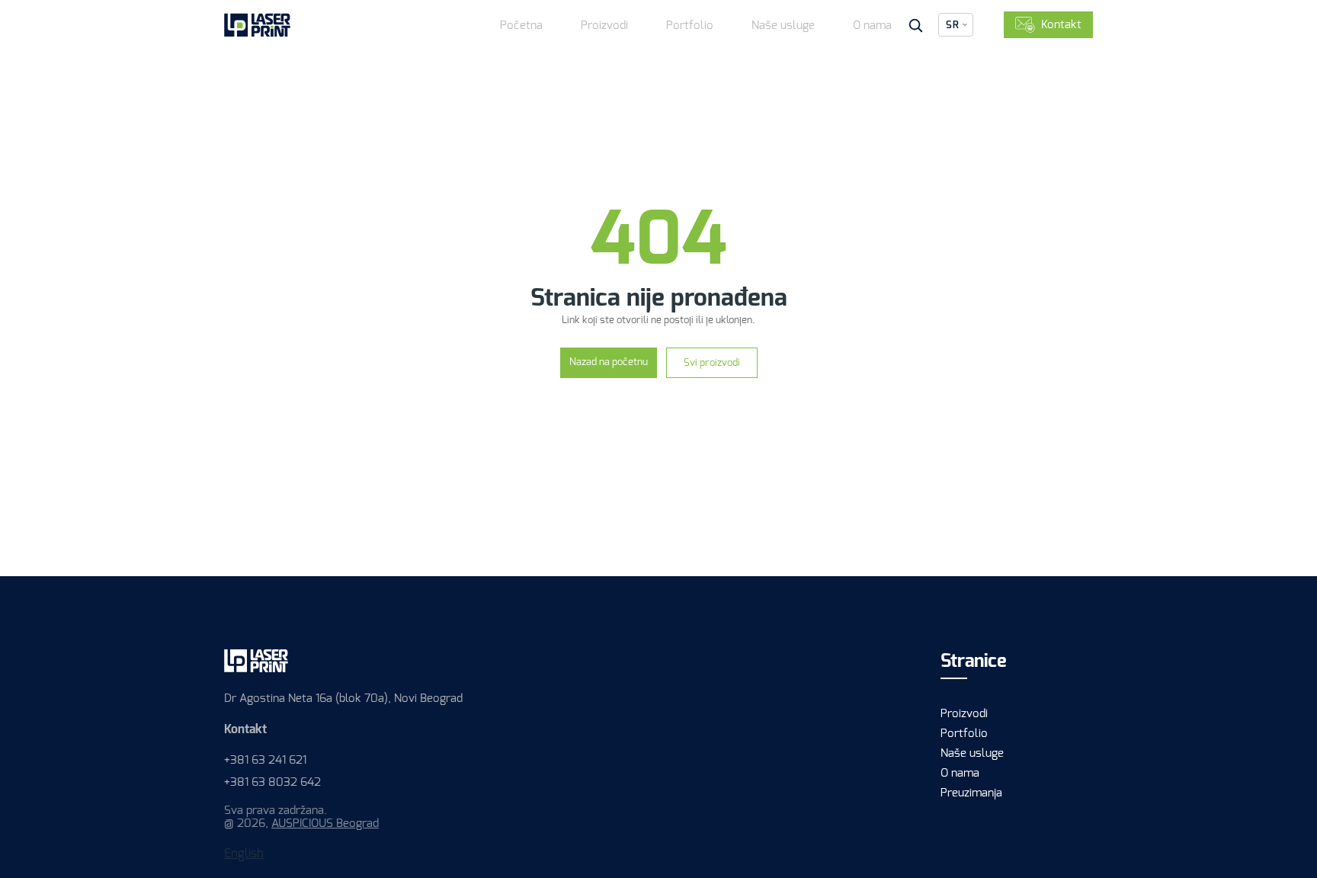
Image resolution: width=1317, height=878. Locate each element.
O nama (872, 25)
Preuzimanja (971, 792)
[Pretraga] (915, 25)
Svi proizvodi (712, 362)
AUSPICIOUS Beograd (325, 823)
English (244, 853)
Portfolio (689, 25)
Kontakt (1061, 24)
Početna (521, 25)
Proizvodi (604, 25)
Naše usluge (783, 25)
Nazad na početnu (608, 361)
